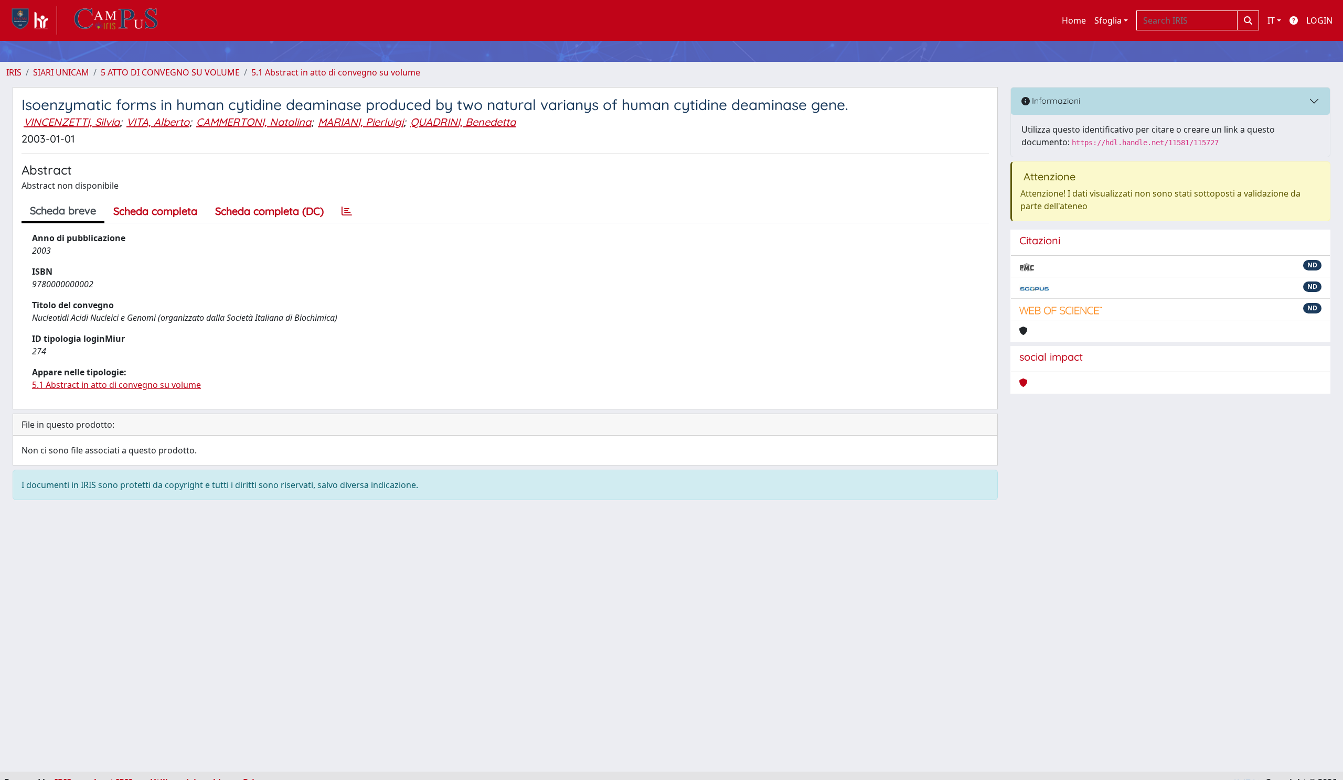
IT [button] (1271, 20)
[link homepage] (31, 20)
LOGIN (1319, 20)
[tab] (347, 211)
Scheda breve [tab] (63, 210)
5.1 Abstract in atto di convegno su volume (335, 72)
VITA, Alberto (157, 121)
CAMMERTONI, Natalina (253, 121)
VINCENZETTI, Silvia (72, 121)
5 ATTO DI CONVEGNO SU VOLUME (170, 72)
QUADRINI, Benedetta (463, 121)
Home (1074, 20)
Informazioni (1055, 100)
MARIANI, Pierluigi (360, 121)
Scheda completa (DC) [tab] (269, 211)
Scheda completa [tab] (155, 211)
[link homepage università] (116, 20)
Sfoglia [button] (1108, 20)
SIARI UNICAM (61, 72)
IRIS (14, 72)
